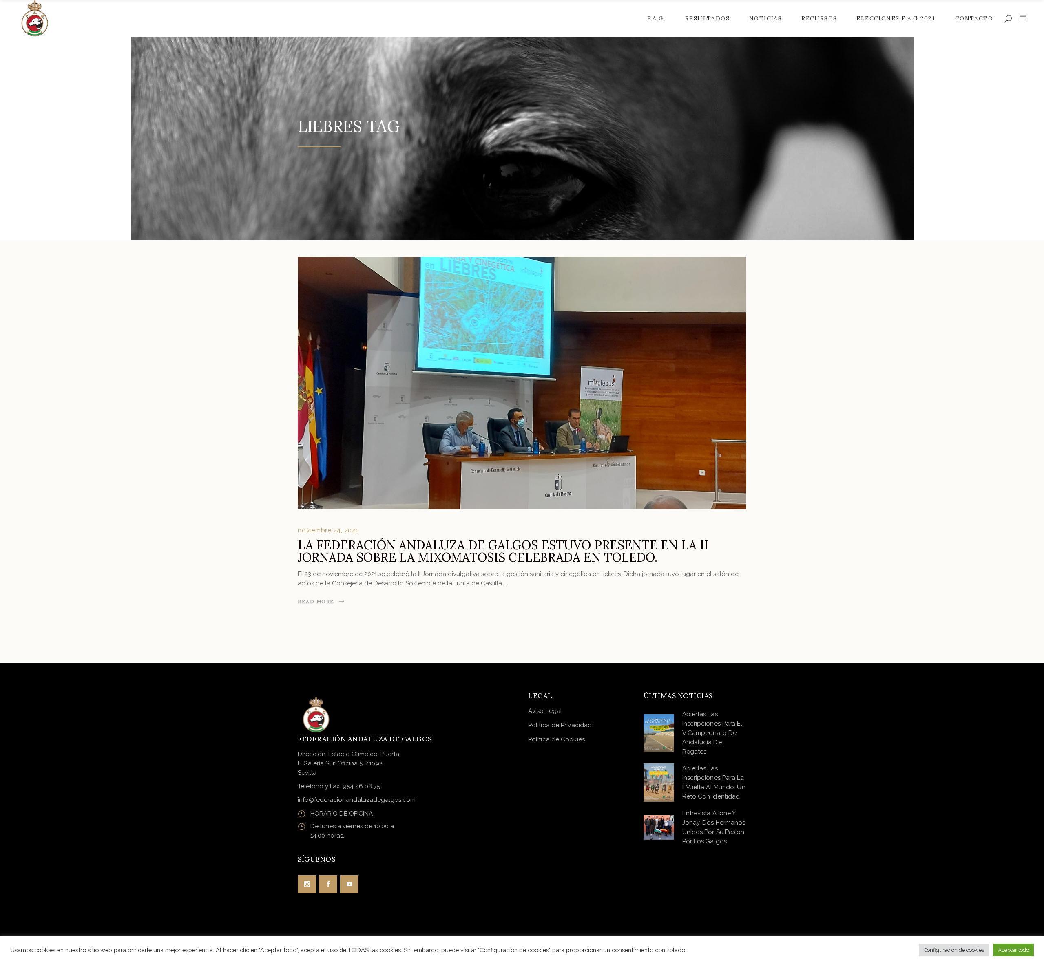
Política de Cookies (556, 739)
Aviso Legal (545, 711)
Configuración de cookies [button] (954, 950)
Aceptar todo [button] (1013, 950)
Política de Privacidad (560, 725)
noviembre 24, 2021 (328, 530)
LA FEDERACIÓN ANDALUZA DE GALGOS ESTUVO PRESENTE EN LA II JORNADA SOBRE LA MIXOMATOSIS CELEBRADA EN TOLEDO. (503, 551)
